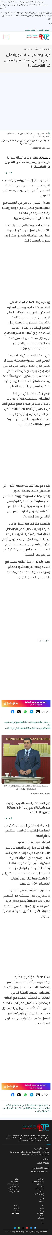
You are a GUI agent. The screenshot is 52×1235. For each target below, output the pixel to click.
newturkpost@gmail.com (40, 1171)
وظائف (17, 1179)
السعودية (40, 1213)
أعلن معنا (16, 1210)
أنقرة (42, 1196)
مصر (42, 1220)
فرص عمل (40, 1186)
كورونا (42, 1191)
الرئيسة (16, 1206)
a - (6, 173)
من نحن (16, 1208)
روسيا (42, 1215)
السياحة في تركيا (13, 1189)
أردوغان (41, 1201)
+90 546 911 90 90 (43, 1163)
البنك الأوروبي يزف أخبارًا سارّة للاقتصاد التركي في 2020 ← (27, 728)
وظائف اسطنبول (38, 1181)
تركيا (42, 1206)
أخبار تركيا (41, 1179)
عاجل (47, 641)
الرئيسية (47, 49)
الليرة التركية (40, 1189)
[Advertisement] (26, 101)
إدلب (42, 1210)
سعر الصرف (15, 1181)
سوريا (41, 641)
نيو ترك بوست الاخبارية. (12, 1231)
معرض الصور (15, 1213)
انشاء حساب (30, 30)
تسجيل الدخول (43, 30)
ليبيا (43, 1223)
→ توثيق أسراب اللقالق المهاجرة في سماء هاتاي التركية (28, 1105)
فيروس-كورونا (39, 1194)
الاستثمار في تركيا (13, 1184)
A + (10, 173)
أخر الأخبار (37, 49)
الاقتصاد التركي (14, 1186)
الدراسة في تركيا (14, 1191)
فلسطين (40, 1218)
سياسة (27, 49)
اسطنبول (40, 1184)
